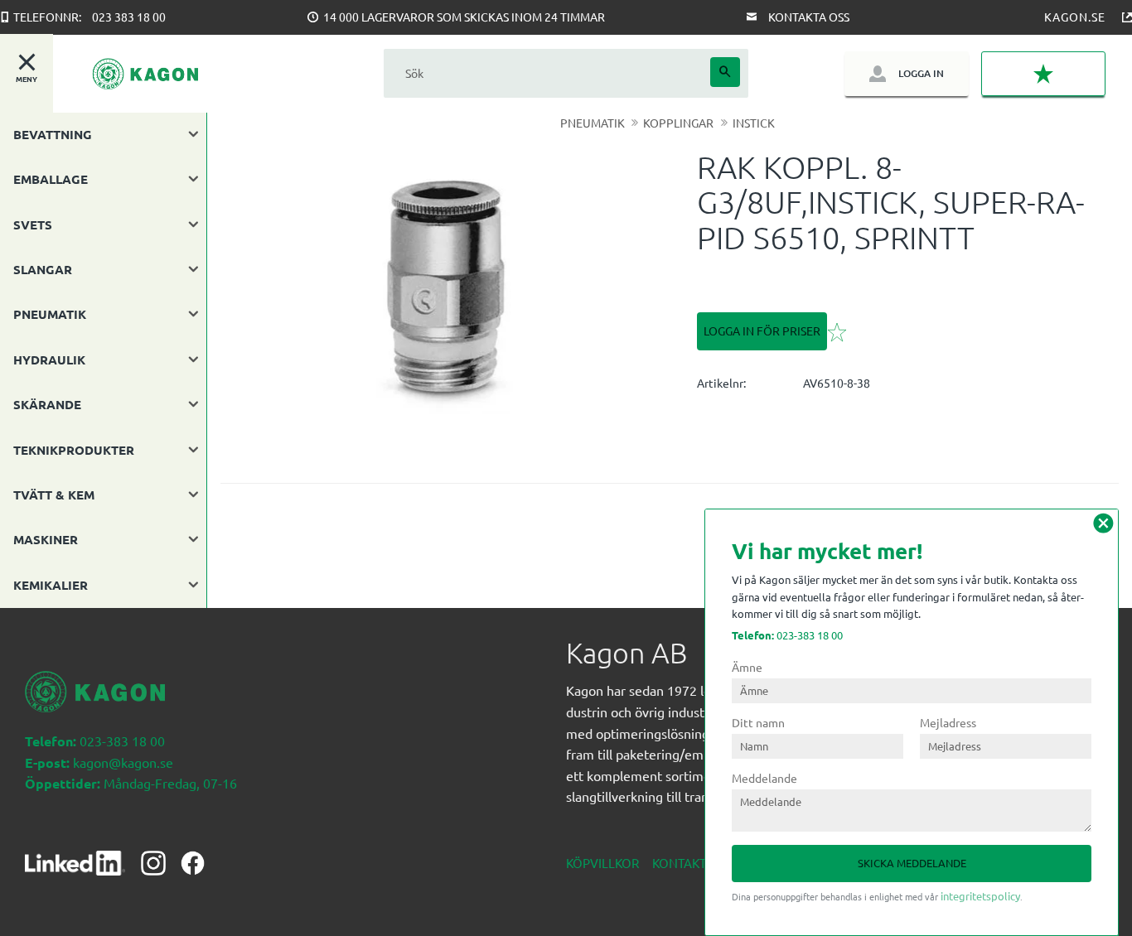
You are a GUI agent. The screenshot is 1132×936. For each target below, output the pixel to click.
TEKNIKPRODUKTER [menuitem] (73, 449)
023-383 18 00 (787, 635)
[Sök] (725, 72)
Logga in (921, 73)
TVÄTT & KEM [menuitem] (53, 494)
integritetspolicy (980, 896)
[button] (1043, 73)
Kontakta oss (808, 16)
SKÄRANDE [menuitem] (47, 404)
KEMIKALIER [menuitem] (50, 585)
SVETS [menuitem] (32, 224)
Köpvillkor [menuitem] (602, 863)
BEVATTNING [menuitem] (52, 134)
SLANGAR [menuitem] (42, 269)
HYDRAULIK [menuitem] (49, 359)
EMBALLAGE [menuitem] (50, 179)
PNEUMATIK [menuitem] (49, 314)
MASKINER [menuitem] (45, 539)
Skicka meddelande (912, 863)
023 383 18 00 (129, 16)
